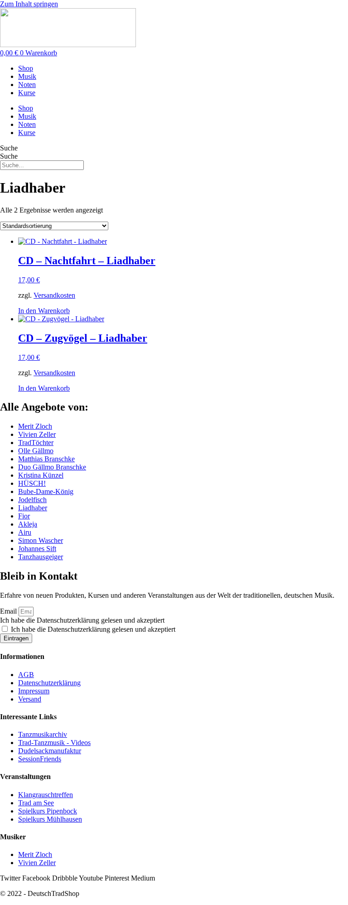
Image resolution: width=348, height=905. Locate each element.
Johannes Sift (37, 548)
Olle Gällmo (35, 451)
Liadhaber (32, 508)
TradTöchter (35, 442)
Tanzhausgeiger (40, 557)
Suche (9, 148)
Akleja (27, 524)
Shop (25, 68)
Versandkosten (54, 295)
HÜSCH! (32, 483)
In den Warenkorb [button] (44, 311)
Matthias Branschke (46, 459)
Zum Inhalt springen (29, 4)
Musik (27, 76)
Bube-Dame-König (45, 491)
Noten (27, 84)
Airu (24, 532)
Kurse (26, 93)
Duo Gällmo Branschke (52, 467)
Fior (24, 516)
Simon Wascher (40, 540)
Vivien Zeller (37, 434)
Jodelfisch (32, 499)
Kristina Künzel (40, 475)
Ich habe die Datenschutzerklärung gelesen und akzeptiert (82, 620)
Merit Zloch (35, 426)
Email (9, 611)
